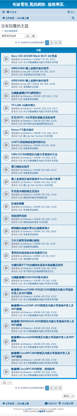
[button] (60, 42)
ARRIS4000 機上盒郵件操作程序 (30, 80)
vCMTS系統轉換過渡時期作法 (28, 142)
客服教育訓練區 (30, 99)
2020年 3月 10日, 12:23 (45, 219)
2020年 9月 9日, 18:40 (44, 145)
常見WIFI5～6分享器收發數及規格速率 (33, 117)
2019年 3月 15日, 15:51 (45, 372)
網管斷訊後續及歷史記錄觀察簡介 (30, 228)
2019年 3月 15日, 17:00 (45, 360)
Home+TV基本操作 (22, 129)
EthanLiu (27, 59)
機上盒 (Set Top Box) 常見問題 (38, 136)
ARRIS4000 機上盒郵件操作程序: (30, 68)
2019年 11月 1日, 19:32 (45, 268)
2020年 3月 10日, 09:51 (45, 231)
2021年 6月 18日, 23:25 (45, 121)
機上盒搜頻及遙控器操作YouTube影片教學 (35, 178)
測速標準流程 (19, 215)
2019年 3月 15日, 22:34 (45, 312)
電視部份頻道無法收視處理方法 (29, 252)
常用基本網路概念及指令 (25, 191)
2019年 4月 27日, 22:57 (45, 296)
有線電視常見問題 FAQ (34, 74)
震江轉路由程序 (20, 166)
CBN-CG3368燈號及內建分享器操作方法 (34, 154)
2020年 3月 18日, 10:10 (45, 170)
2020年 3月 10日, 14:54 (45, 207)
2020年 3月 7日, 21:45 (44, 244)
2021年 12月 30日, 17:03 (46, 96)
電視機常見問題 (30, 87)
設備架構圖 (17, 203)
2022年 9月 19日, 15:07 (43, 71)
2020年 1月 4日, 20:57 (44, 256)
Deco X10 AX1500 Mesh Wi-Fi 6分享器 (34, 56)
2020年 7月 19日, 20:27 (45, 157)
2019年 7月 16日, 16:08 (45, 280)
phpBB (28, 409)
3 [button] (55, 42)
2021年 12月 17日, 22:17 (46, 108)
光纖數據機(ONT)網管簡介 (26, 92)
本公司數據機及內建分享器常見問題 (40, 62)
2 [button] (51, 42)
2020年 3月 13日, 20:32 (45, 182)
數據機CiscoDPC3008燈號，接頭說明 (33, 368)
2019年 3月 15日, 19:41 (45, 344)
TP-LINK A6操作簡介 (23, 105)
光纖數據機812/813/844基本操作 (29, 277)
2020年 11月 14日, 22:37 (46, 133)
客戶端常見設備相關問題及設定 (38, 124)
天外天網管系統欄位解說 (25, 240)
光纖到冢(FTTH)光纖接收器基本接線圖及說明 (37, 265)
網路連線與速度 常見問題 (35, 222)
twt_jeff (26, 71)
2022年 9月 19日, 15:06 (43, 84)
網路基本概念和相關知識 (35, 197)
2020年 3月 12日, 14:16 (45, 194)
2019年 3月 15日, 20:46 (45, 328)
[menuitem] (12, 12)
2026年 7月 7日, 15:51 (44, 59)
